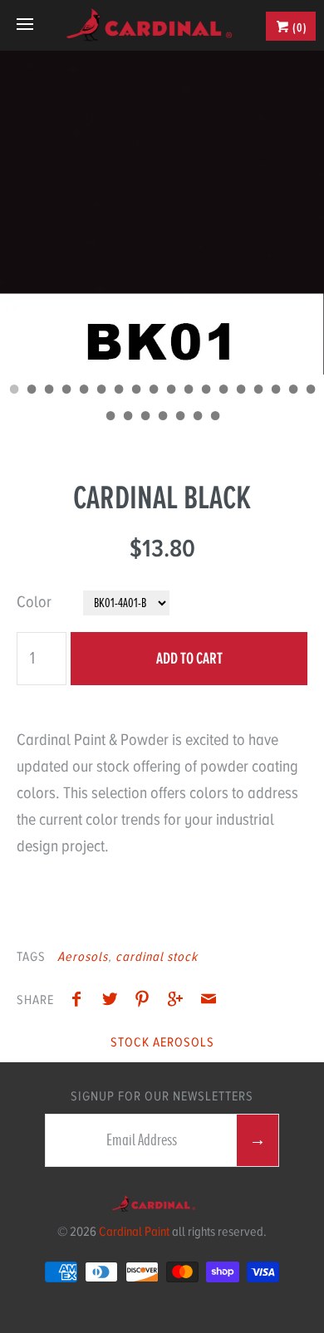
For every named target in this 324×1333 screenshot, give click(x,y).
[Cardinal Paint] (149, 25)
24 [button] (197, 417)
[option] (162, 213)
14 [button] (240, 391)
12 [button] (205, 391)
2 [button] (30, 391)
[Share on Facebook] (81, 1001)
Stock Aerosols (162, 1042)
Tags (31, 956)
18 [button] (310, 391)
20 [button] (127, 417)
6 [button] (100, 391)
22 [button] (162, 417)
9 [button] (153, 391)
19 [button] (109, 417)
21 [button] (144, 417)
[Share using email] (208, 1001)
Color (34, 601)
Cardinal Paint (134, 1231)
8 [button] (135, 391)
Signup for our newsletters (162, 1096)
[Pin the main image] (146, 1001)
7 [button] (118, 391)
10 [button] (170, 391)
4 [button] (65, 391)
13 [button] (222, 391)
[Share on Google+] (179, 1001)
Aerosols (82, 956)
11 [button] (187, 391)
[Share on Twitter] (114, 1001)
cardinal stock (156, 956)
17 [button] (292, 391)
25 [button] (214, 417)
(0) (298, 27)
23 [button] (179, 417)
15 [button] (257, 391)
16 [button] (275, 391)
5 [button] (83, 391)
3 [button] (48, 391)
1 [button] (13, 391)
